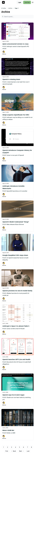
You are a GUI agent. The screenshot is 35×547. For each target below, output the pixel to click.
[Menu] (33, 2)
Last (28, 451)
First (6, 451)
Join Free (27, 2)
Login (19, 2)
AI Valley (3, 8)
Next (20, 451)
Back (14, 451)
